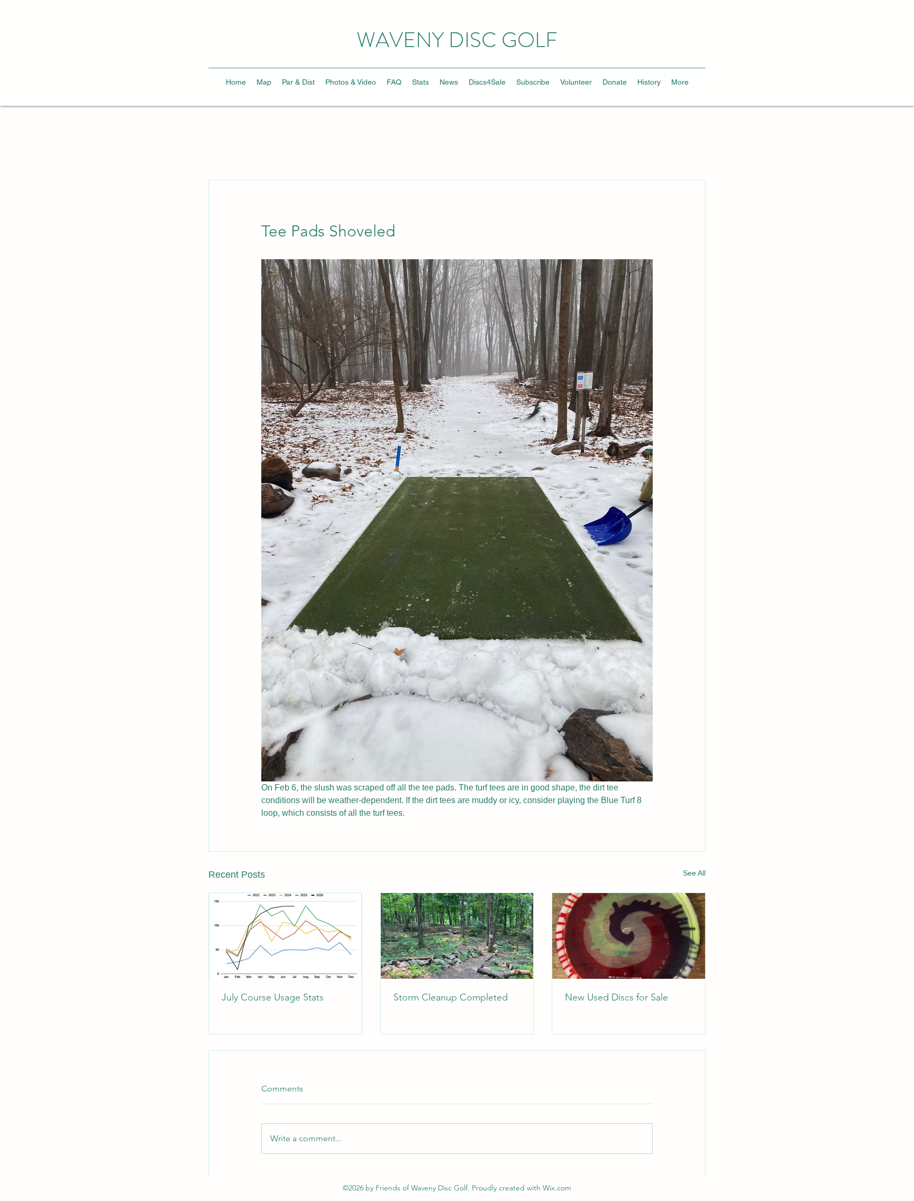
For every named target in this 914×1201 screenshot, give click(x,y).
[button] (350, 82)
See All (694, 873)
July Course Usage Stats (273, 997)
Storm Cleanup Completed (451, 997)
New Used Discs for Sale (616, 997)
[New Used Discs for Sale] (628, 936)
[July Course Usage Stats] (285, 936)
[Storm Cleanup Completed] (457, 936)
